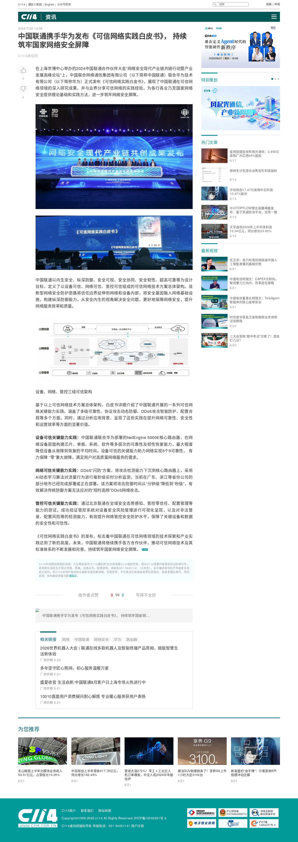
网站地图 (104, 810)
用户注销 (137, 825)
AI (37, 477)
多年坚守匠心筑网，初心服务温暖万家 (74, 668)
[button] (272, 79)
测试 (52, 510)
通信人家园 (35, 4)
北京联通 (97, 503)
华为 (180, 75)
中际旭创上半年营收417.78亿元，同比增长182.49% (95, 773)
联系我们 (87, 810)
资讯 (51, 16)
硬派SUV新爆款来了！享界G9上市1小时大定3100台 (202, 773)
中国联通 (94, 68)
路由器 (174, 437)
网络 (90, 75)
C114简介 (69, 810)
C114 (21, 4)
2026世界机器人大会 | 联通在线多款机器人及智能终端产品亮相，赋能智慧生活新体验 (109, 651)
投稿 (269, 4)
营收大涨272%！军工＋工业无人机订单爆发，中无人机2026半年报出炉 (149, 775)
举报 (277, 4)
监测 (126, 477)
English (50, 4)
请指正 (73, 576)
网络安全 (136, 68)
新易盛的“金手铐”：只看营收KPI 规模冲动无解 (254, 773)
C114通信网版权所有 (77, 825)
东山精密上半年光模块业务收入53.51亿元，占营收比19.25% (40, 773)
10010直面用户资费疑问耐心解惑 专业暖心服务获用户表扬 (93, 696)
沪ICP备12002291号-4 (150, 818)
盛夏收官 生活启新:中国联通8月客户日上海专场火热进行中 (93, 682)
